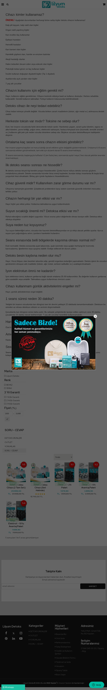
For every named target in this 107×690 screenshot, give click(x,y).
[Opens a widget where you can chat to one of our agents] (96, 685)
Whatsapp (9, 687)
